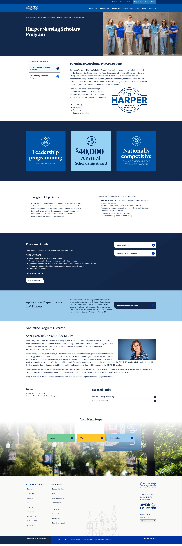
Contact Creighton (58, 489)
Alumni (114, 2)
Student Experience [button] (131, 8)
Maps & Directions (58, 498)
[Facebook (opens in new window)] (148, 538)
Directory (30, 489)
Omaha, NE (55, 514)
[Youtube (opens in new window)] (154, 538)
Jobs (53, 493)
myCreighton (31, 516)
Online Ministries (32, 521)
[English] (141, 518)
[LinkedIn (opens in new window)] (145, 538)
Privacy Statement (87, 539)
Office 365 (30, 493)
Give (121, 2)
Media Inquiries (57, 503)
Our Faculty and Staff (100, 401)
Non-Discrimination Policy (72, 539)
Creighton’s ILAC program (127, 253)
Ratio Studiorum (123, 245)
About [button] (144, 8)
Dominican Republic (58, 523)
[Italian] (147, 518)
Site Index (30, 525)
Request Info (138, 2)
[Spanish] (149, 518)
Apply (153, 2)
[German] (145, 518)
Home (27, 17)
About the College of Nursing (103, 396)
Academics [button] (93, 8)
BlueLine (30, 498)
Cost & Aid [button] (116, 8)
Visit (146, 2)
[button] (35, 280)
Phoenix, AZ (56, 518)
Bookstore (30, 512)
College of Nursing (36, 17)
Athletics (152, 8)
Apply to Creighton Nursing (127, 305)
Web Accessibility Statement (103, 539)
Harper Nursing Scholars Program (40, 68)
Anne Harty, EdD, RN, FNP (35, 393)
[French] (143, 518)
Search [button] (128, 2)
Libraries (30, 507)
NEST (29, 503)
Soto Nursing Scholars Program (39, 76)
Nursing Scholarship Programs (53, 17)
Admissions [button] (104, 8)
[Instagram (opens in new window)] (151, 538)
